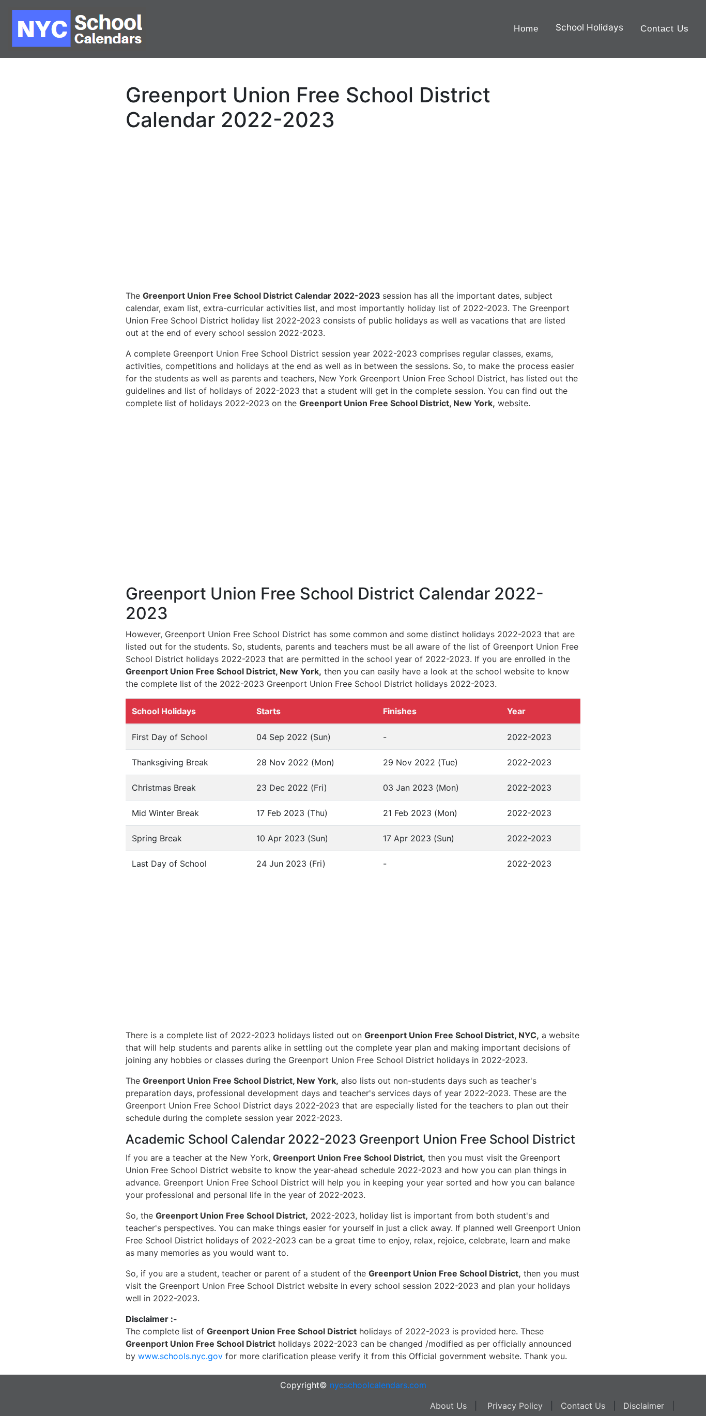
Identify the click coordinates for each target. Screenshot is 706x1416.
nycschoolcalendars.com (378, 1385)
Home (526, 29)
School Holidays (589, 27)
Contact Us (664, 29)
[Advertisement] (59, 329)
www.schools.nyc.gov (180, 1356)
